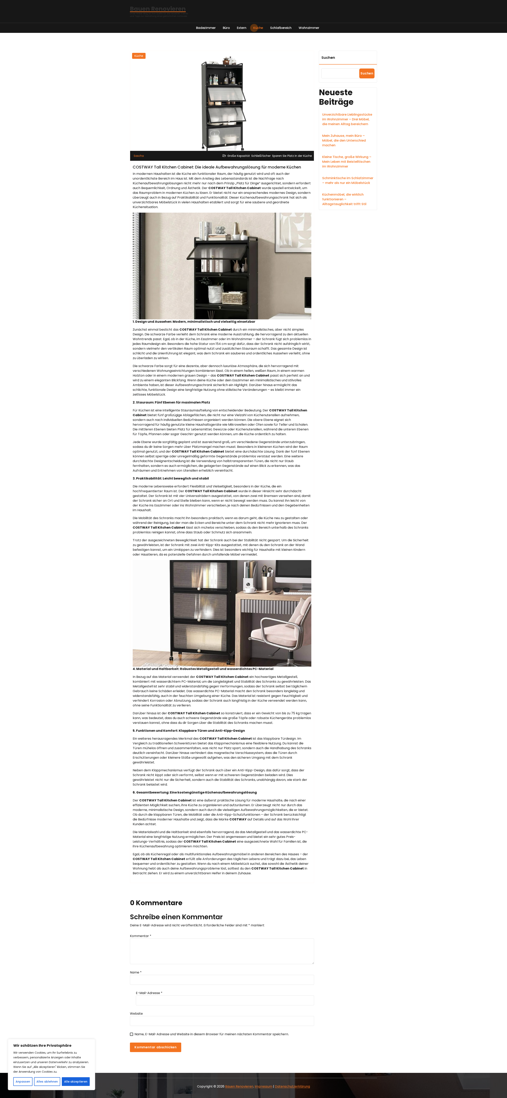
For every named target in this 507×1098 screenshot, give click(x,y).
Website (136, 1013)
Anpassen (23, 1082)
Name (136, 972)
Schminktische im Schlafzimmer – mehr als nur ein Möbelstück (347, 180)
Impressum (263, 1086)
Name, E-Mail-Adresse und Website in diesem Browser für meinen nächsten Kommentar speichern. (211, 1034)
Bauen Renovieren (239, 1086)
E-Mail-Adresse (149, 993)
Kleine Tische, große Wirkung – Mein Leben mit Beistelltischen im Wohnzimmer (346, 162)
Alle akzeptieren (75, 1082)
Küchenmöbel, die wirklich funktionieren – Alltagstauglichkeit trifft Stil (344, 199)
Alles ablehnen (47, 1082)
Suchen (328, 57)
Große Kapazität (238, 156)
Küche (138, 56)
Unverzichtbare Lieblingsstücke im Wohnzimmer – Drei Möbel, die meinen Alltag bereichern (347, 119)
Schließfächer (261, 156)
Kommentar (140, 936)
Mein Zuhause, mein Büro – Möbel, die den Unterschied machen (344, 140)
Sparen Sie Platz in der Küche (292, 156)
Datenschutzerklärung (292, 1086)
